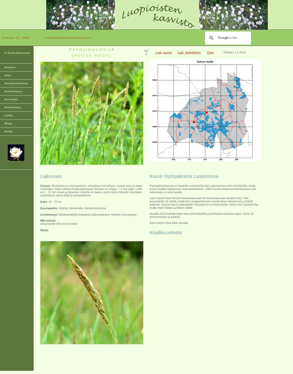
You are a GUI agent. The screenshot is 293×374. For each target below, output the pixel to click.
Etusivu (10, 67)
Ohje (210, 52)
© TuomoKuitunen (18, 52)
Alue (8, 75)
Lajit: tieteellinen (189, 52)
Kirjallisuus (13, 107)
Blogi (8, 123)
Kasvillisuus (13, 91)
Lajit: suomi (163, 52)
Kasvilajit (11, 99)
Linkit (9, 115)
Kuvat (9, 131)
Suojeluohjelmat (16, 83)
